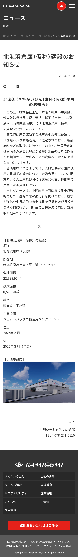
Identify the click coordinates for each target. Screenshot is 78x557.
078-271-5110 (64, 435)
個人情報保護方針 (16, 541)
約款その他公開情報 (41, 541)
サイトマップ (64, 541)
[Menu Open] (72, 6)
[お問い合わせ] (61, 6)
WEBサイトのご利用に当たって (22, 546)
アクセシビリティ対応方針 (58, 546)
